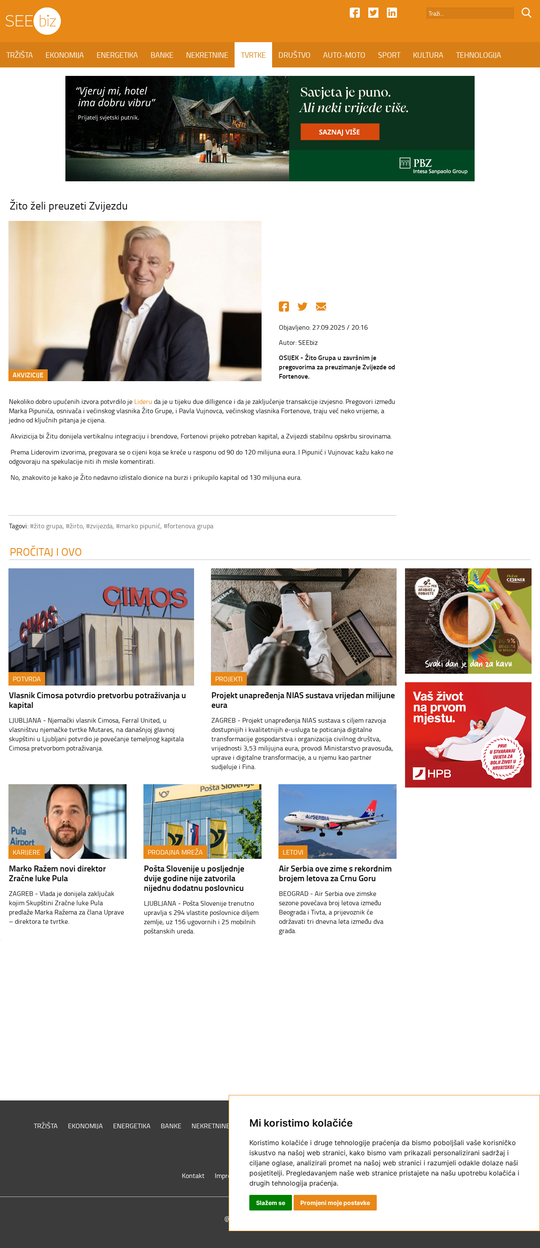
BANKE (162, 55)
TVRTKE (253, 55)
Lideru (143, 401)
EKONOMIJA (65, 55)
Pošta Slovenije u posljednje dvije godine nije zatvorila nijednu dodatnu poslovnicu (194, 877)
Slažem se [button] (270, 1202)
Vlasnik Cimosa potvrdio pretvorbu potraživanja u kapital (97, 699)
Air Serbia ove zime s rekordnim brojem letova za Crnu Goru (335, 873)
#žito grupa (46, 525)
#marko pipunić (138, 525)
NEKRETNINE (207, 55)
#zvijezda (99, 525)
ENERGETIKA (117, 55)
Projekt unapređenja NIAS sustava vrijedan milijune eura (303, 699)
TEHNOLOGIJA (478, 55)
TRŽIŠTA (19, 55)
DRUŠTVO (294, 55)
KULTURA (428, 55)
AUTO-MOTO (344, 55)
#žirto (74, 525)
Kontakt (193, 1175)
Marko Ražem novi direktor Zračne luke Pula (57, 873)
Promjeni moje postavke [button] (335, 1202)
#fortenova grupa (188, 525)
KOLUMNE (23, 80)
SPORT (389, 55)
